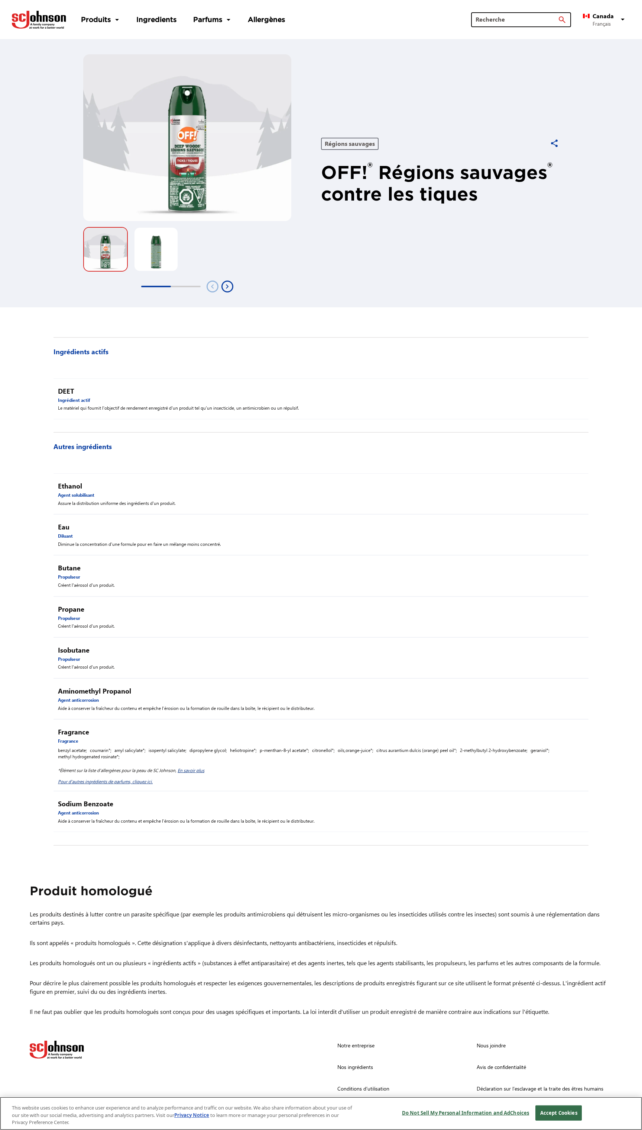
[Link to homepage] (39, 20)
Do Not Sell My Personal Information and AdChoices (465, 1112)
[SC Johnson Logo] (57, 1050)
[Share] (554, 143)
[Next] (227, 286)
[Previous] (212, 286)
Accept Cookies (558, 1112)
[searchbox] (517, 19)
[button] (605, 20)
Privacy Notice (191, 1115)
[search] (562, 19)
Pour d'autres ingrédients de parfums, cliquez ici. (105, 781)
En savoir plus (191, 770)
